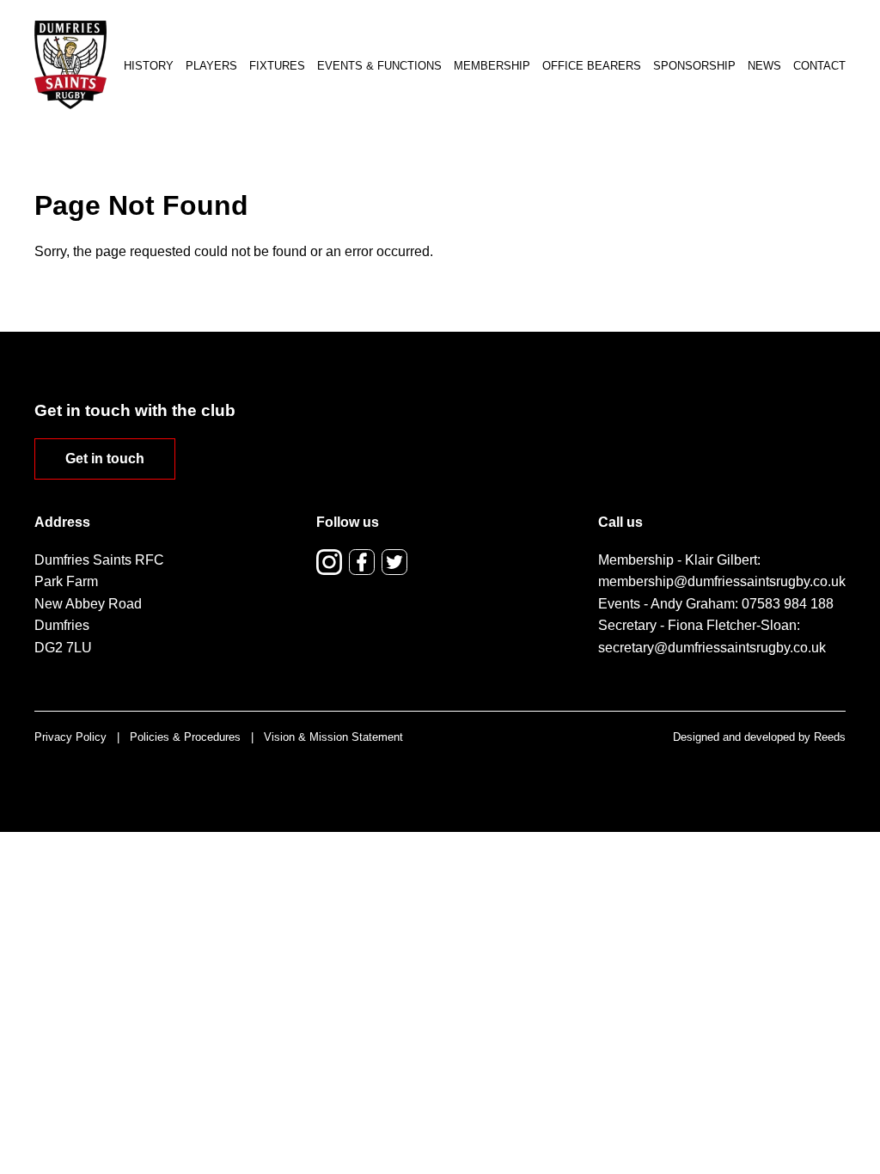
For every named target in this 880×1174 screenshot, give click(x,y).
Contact (819, 65)
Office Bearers (591, 65)
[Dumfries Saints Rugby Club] (70, 65)
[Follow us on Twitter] (394, 562)
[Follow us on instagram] (329, 562)
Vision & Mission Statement (333, 737)
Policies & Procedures (185, 737)
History (149, 65)
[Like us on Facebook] (362, 562)
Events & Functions (379, 65)
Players (211, 65)
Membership (492, 65)
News (764, 65)
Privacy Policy (70, 737)
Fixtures (277, 65)
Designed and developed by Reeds (759, 737)
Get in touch (104, 458)
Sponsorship (694, 65)
